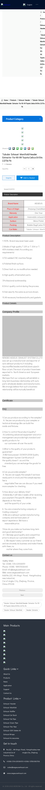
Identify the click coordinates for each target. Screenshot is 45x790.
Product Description (11, 194)
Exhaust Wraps (9, 734)
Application (7, 685)
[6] (4, 651)
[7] (4, 655)
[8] (4, 659)
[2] (4, 635)
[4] (4, 643)
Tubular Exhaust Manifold (13, 610)
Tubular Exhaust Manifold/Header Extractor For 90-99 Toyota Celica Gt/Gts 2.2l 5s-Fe (22, 604)
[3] (4, 639)
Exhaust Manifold (9, 707)
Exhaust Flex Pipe (9, 726)
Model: (6, 189)
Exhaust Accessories (11, 738)
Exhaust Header (9, 703)
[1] (4, 631)
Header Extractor (32, 610)
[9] (4, 663)
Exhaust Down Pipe (10, 723)
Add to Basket (29, 178)
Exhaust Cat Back (10, 715)
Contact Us (7, 693)
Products (6, 678)
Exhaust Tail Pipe (9, 719)
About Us (6, 674)
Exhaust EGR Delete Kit (12, 730)
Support (6, 689)
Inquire (8, 178)
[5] (4, 647)
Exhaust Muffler (9, 711)
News (5, 681)
